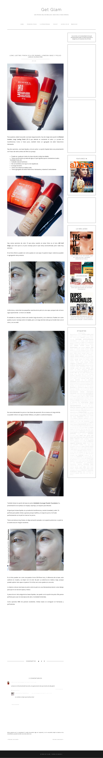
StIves (75, 456)
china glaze (90, 360)
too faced (72, 462)
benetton (87, 348)
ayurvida (86, 342)
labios (91, 402)
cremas (72, 368)
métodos (86, 418)
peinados (82, 432)
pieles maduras (75, 439)
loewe (71, 408)
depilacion (84, 369)
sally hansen (74, 449)
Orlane (89, 429)
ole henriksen (77, 429)
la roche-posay (83, 402)
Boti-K (88, 353)
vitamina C (84, 470)
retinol (87, 446)
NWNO (86, 427)
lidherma (72, 407)
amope (78, 337)
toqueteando (79, 462)
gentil (92, 384)
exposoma (88, 381)
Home (22, 24)
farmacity (75, 383)
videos (88, 468)
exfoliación (90, 380)
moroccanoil (73, 422)
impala (71, 395)
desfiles (72, 372)
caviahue (79, 357)
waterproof (72, 473)
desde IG (86, 371)
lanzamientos (75, 405)
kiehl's (71, 399)
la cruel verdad (83, 401)
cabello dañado (79, 356)
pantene (81, 430)
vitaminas (90, 470)
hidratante (73, 393)
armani (82, 340)
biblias (91, 349)
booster (84, 353)
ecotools (91, 374)
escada (78, 378)
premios (81, 441)
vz (92, 471)
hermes (91, 390)
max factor (73, 417)
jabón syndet (90, 396)
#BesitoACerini (73, 334)
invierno (75, 396)
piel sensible (89, 437)
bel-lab (83, 347)
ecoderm (86, 374)
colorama (85, 363)
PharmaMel (72, 435)
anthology (72, 339)
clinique (91, 362)
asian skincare (89, 341)
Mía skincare (82, 419)
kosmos (82, 399)
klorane (77, 399)
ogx (89, 427)
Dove (92, 372)
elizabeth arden (77, 377)
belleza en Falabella (75, 348)
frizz (84, 384)
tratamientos (90, 462)
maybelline (80, 417)
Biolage (91, 350)
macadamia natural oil (88, 408)
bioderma (83, 350)
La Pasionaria (90, 400)
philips (77, 435)
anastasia (87, 337)
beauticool (87, 344)
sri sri (91, 455)
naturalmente (82, 424)
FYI (86, 384)
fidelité (91, 383)
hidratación (90, 392)
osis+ (92, 429)
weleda (77, 473)
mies (92, 419)
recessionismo (78, 446)
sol (87, 453)
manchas (83, 410)
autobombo (72, 342)
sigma (75, 452)
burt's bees (82, 354)
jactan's (71, 398)
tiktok (92, 459)
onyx (84, 429)
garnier (89, 384)
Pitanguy (91, 438)
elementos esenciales (86, 375)
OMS (82, 429)
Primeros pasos (32, 24)
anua (79, 340)
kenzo (82, 398)
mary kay (85, 413)
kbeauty (79, 398)
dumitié (75, 374)
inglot (84, 395)
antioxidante (88, 339)
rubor (85, 447)
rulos (88, 447)
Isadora (79, 396)
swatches (79, 457)
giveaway (91, 386)
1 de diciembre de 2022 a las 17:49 (41, 693)
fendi (82, 383)
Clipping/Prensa (45, 24)
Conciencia (72, 366)
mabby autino (78, 408)
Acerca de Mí (65, 24)
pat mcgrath (74, 432)
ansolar (91, 337)
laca (83, 403)
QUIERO (81, 444)
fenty (84, 383)
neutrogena (79, 425)
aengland (84, 336)
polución (72, 440)
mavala (91, 415)
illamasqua (82, 393)
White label (85, 473)
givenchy (72, 387)
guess (83, 387)
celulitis (72, 359)
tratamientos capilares (76, 464)
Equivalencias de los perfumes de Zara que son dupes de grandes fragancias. (81, 288)
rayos (89, 444)
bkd (83, 351)
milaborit (72, 421)
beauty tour (89, 345)
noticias (79, 427)
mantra (91, 410)
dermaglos (90, 369)
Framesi (81, 384)
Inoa (71, 396)
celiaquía (88, 357)
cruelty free (78, 368)
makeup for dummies (75, 410)
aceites (84, 334)
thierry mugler (86, 459)
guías (86, 387)
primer (85, 441)
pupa (71, 444)
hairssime (72, 389)
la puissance (73, 402)
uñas (84, 467)
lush (74, 408)
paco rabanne (76, 430)
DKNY (81, 372)
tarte (83, 456)
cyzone (71, 369)
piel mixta (77, 437)
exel (85, 380)
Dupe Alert (81, 374)
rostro (82, 447)
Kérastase (91, 398)
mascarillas (82, 415)
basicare (76, 344)
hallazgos (77, 389)
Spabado (80, 455)
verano (81, 468)
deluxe (78, 369)
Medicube (86, 416)
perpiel (79, 433)
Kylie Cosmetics (88, 399)
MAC (82, 409)
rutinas (91, 447)
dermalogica (72, 371)
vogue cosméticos (87, 471)
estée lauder (89, 378)
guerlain (80, 387)
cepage (76, 359)
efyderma (72, 375)
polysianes (77, 440)
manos (88, 410)
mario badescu (73, 413)
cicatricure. (72, 362)
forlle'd (77, 384)
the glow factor (73, 459)
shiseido (89, 450)
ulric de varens (80, 465)
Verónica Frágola (22, 693)
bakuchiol (91, 342)
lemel (92, 405)
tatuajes (86, 456)
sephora (75, 450)
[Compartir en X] (38, 661)
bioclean (79, 350)
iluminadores (89, 393)
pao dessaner (87, 430)
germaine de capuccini (76, 386)
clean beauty (84, 362)
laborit (79, 403)
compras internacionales (77, 365)
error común (73, 378)
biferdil (71, 350)
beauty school (79, 345)
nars (88, 422)
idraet (78, 393)
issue (85, 396)
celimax (91, 357)
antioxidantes (73, 341)
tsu (75, 465)
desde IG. (91, 371)
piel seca (82, 437)
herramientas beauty (77, 392)
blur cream (91, 351)
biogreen (88, 350)
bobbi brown (77, 353)
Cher (80, 360)
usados (72, 468)
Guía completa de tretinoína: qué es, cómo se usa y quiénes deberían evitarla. (82, 257)
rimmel (71, 447)
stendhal (72, 456)
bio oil (75, 350)
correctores (83, 366)
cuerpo (88, 368)
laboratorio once (74, 403)
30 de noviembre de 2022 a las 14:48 (25, 682)
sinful (89, 452)
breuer (92, 353)
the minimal (80, 459)
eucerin (72, 380)
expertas (82, 381)
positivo (71, 441)
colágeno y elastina (76, 363)
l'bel (92, 399)
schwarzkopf (83, 449)
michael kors (88, 419)
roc (76, 447)
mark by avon (79, 413)
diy (78, 372)
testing (89, 456)
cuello (83, 368)
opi (86, 429)
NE (90, 424)
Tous (85, 462)
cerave (91, 359)
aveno (80, 342)
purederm (75, 444)
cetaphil (72, 360)
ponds (81, 440)
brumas (77, 354)
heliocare (77, 390)
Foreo (74, 384)
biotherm (76, 351)
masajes (76, 415)
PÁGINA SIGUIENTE (13, 739)
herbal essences (87, 390)
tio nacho (76, 461)
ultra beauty (86, 465)
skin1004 (72, 453)
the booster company (79, 458)
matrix (88, 415)
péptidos (90, 432)
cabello (72, 356)
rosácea (79, 447)
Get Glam (51, 9)
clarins (77, 362)
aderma (72, 336)
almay (74, 337)
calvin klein (90, 356)
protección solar (81, 443)
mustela (78, 422)
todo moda (81, 461)
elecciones (78, 375)
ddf (75, 369)
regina (83, 446)
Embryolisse (87, 377)
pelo (87, 432)
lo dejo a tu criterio (87, 407)
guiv (88, 387)
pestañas (90, 433)
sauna (78, 449)
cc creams (83, 357)
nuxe (83, 427)
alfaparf (91, 336)
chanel (76, 360)
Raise (85, 444)
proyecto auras (90, 443)
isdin (82, 396)
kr (84, 399)
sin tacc (86, 452)
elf (92, 375)
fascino (79, 383)
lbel (89, 405)
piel (81, 435)
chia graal (84, 360)
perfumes (73, 433)
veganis (77, 468)
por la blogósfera (88, 440)
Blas (85, 351)
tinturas (72, 461)
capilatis (72, 357)
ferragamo (88, 383)
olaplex (71, 429)
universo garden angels (76, 467)
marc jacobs (90, 412)
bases (72, 344)
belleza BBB (89, 347)
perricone (84, 433)
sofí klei (83, 453)
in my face (79, 395)
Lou (12, 682)
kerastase (87, 398)
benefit (82, 348)
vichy (84, 468)
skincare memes (78, 453)
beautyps (73, 347)
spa (76, 455)
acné (92, 334)
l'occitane (72, 401)
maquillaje (82, 412)
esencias (83, 378)
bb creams (81, 344)
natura (91, 423)
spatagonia (86, 455)
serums (80, 451)
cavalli (75, 357)
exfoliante (73, 381)
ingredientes (89, 395)
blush (71, 353)
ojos (91, 427)
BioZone (80, 351)
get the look (86, 386)
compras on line (89, 365)
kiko (74, 399)
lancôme (91, 404)
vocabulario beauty (76, 471)
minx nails (77, 421)
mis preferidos (85, 421)
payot (78, 432)
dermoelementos (79, 371)
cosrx (87, 366)
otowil (71, 430)
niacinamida (86, 425)
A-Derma (80, 334)
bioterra (71, 351)
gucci (77, 387)
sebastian (88, 449)
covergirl (91, 366)
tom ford (87, 461)
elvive (82, 377)
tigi (89, 459)
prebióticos (76, 441)
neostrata (74, 425)
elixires (71, 377)
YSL (90, 473)
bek (79, 347)
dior (76, 372)
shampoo (84, 450)
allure (71, 337)
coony (77, 366)
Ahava (88, 336)
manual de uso (74, 412)
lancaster (86, 403)
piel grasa (87, 435)
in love (75, 395)
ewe (82, 380)
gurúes (91, 387)
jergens (74, 398)
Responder (59, 689)
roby (74, 447)
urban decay (90, 467)
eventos (77, 380)
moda (92, 421)
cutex (92, 368)
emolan (91, 377)
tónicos (91, 461)
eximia (78, 381)
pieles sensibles (84, 439)
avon (83, 342)
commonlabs (90, 363)
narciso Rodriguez (83, 422)
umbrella (91, 465)
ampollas (82, 337)
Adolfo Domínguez (78, 336)
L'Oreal (77, 401)
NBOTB (88, 424)
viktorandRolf (78, 470)
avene (77, 342)
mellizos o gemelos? (78, 418)
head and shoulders (85, 389)
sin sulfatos (80, 452)
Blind (87, 351)
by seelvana (89, 354)
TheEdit (55, 24)
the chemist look (89, 458)
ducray (71, 374)
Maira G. (60, 754)
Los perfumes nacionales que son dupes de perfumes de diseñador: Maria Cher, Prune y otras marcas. (81, 318)
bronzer (72, 354)
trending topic (88, 464)
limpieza (78, 407)
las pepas (84, 405)
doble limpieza (86, 372)
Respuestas (16, 690)
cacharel (86, 356)
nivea (90, 425)
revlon (91, 446)
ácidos (88, 334)
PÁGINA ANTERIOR (58, 739)
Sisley (92, 452)
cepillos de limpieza (84, 359)
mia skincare (77, 419)
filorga (71, 384)
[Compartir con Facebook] (41, 661)
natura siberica (74, 424)
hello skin (81, 390)
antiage (78, 339)
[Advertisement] (35, 41)
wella (81, 473)
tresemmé (72, 465)
